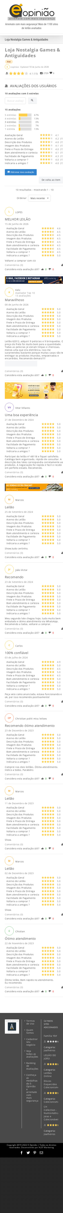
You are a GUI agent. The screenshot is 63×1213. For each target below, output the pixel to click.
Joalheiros (49, 1050)
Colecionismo (51, 1101)
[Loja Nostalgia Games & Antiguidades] (21, 363)
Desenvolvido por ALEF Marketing (37, 1147)
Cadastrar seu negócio (31, 1042)
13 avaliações (23, 295)
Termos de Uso (30, 1022)
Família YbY (50, 1035)
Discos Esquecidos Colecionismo (51, 1084)
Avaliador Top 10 (25, 292)
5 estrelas (10, 114)
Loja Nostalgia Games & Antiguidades (32, 52)
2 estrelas (10, 125)
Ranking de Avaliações (31, 1066)
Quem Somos (30, 1031)
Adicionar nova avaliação (22, 172)
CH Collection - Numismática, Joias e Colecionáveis (52, 1113)
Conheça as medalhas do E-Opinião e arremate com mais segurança (31, 1088)
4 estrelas (10, 118)
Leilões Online (48, 1074)
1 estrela (10, 129)
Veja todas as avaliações (31, 1054)
